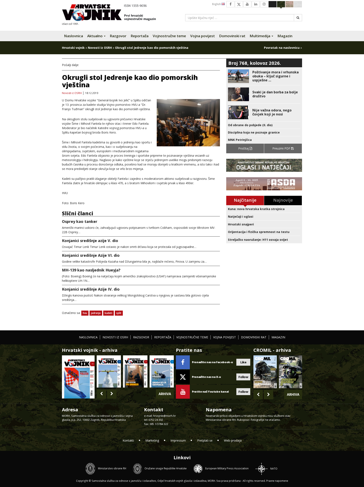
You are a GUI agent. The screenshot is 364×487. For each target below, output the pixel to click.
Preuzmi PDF (281, 148)
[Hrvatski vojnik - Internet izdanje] (112, 13)
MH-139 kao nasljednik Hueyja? (91, 270)
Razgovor (118, 35)
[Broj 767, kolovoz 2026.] (78, 376)
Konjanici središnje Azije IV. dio (91, 289)
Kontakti (128, 440)
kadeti (108, 313)
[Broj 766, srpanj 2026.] (109, 371)
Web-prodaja (233, 440)
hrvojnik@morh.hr (164, 416)
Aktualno (95, 35)
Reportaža (140, 35)
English (216, 4)
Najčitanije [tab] (245, 200)
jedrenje (96, 313)
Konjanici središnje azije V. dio (90, 240)
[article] (264, 76)
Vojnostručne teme (169, 35)
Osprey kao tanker (79, 221)
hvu (85, 313)
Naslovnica (73, 35)
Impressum (178, 440)
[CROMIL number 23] (265, 371)
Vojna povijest (202, 35)
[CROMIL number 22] (290, 371)
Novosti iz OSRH (100, 48)
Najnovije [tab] (283, 200)
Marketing (152, 440)
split (118, 313)
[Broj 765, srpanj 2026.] (135, 371)
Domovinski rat (232, 35)
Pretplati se (205, 440)
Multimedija (260, 35)
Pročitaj (244, 148)
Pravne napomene (277, 481)
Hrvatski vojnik (73, 48)
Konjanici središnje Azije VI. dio (91, 255)
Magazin (284, 35)
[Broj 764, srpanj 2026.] (162, 371)
